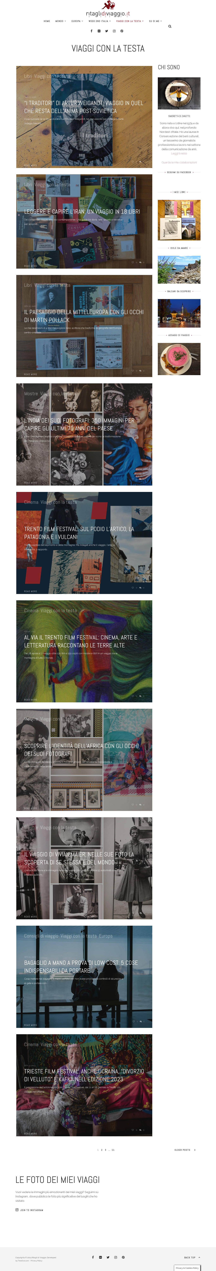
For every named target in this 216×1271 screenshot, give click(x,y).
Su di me (154, 21)
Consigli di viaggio (41, 936)
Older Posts (182, 1149)
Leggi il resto (179, 153)
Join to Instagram (31, 1210)
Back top (189, 1257)
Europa (76, 21)
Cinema (31, 502)
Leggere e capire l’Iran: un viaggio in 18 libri (82, 211)
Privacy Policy (36, 1261)
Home (47, 21)
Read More (30, 165)
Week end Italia (98, 21)
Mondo (60, 21)
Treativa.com (23, 1261)
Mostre (31, 393)
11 (113, 1149)
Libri (28, 76)
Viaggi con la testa (128, 21)
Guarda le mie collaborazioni (179, 162)
